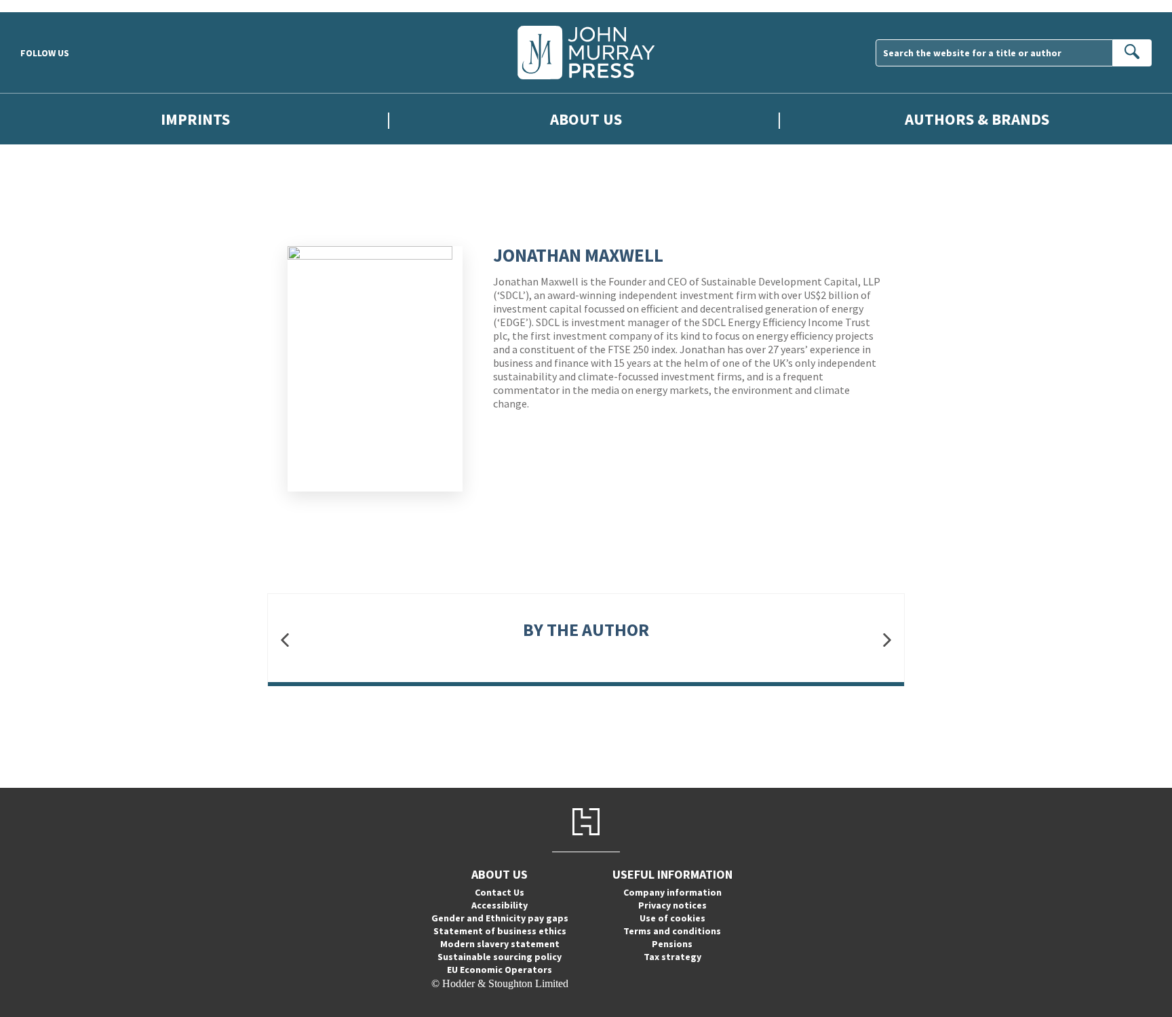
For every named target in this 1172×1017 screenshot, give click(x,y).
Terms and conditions (672, 931)
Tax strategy (672, 957)
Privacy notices (672, 905)
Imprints (195, 119)
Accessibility (499, 905)
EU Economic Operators (499, 969)
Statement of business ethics (499, 931)
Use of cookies (672, 918)
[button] (285, 639)
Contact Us (499, 892)
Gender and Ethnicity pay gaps (499, 918)
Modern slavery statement (500, 944)
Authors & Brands (977, 119)
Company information (672, 892)
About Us (586, 119)
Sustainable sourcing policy (499, 957)
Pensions (672, 944)
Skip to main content (44, 6)
